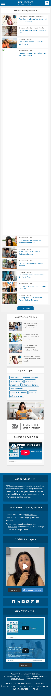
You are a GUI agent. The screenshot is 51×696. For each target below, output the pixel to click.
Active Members (16, 396)
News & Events (24, 16)
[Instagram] (23, 602)
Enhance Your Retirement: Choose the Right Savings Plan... (33, 54)
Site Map (35, 689)
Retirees (32, 392)
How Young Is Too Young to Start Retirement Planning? (30, 241)
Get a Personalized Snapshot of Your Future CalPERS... (31, 325)
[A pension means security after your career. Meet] (25, 566)
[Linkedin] (18, 602)
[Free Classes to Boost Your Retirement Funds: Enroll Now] (16, 359)
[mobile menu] (3, 3)
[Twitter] (27, 602)
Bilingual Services (20, 689)
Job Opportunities (24, 683)
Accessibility (43, 686)
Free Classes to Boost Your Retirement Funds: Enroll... (32, 358)
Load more (25, 308)
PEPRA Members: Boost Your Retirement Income (29, 253)
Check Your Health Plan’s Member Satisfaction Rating (31, 347)
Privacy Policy (9, 686)
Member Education (30, 377)
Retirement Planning (18, 392)
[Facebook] (13, 602)
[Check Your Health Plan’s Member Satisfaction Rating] (16, 348)
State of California (33, 679)
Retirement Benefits (37, 16)
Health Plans (15, 377)
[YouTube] (32, 602)
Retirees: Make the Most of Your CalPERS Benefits (32, 336)
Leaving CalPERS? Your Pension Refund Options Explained (30, 299)
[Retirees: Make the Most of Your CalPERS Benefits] (16, 337)
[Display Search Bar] (47, 3)
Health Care (30, 381)
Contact (9, 683)
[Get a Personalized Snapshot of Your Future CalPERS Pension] (16, 326)
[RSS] (37, 602)
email (28, 497)
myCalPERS (15, 385)
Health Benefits (39, 28)
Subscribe (40, 683)
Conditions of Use (26, 686)
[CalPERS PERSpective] (25, 2)
